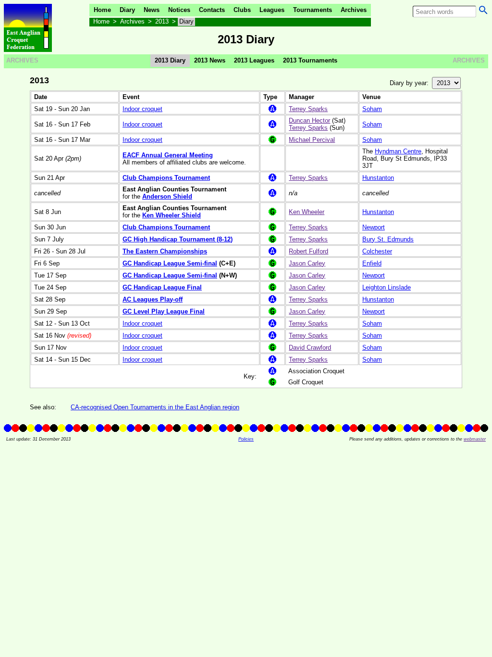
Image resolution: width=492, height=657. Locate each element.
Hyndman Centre (398, 151)
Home (102, 9)
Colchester (377, 251)
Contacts (212, 9)
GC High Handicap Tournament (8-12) (178, 239)
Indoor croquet (142, 109)
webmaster (475, 439)
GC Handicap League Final (162, 287)
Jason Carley (307, 263)
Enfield (371, 263)
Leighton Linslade (386, 287)
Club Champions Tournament (166, 177)
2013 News (209, 60)
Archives (354, 9)
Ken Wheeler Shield (171, 215)
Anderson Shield (167, 196)
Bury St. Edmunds (388, 239)
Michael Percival (312, 139)
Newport (373, 227)
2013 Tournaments (310, 60)
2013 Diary (170, 60)
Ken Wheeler (306, 211)
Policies (246, 439)
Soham (372, 109)
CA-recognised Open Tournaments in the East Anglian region (155, 407)
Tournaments (312, 9)
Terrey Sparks (308, 109)
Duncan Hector (309, 120)
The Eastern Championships (165, 251)
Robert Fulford (308, 251)
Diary (127, 9)
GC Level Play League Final (164, 311)
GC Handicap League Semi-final (170, 263)
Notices (179, 9)
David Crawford (310, 347)
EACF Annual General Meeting (168, 155)
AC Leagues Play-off (153, 299)
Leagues (271, 9)
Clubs (242, 9)
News (152, 9)
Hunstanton (378, 177)
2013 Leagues (254, 60)
